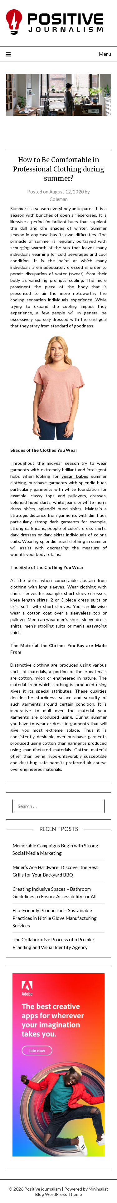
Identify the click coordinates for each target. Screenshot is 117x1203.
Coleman (59, 199)
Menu (105, 54)
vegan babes (75, 476)
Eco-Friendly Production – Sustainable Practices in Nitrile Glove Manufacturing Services (54, 918)
